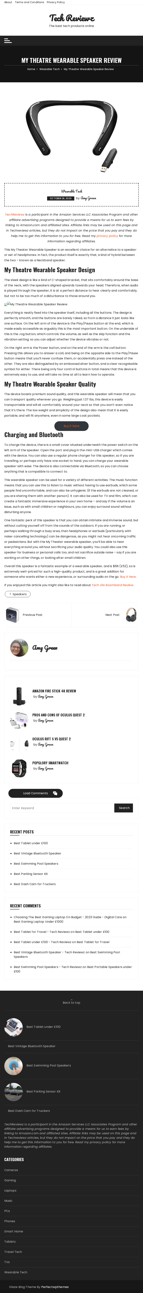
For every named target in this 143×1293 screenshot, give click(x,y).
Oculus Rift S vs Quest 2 (51, 738)
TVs (7, 1262)
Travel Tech (13, 1252)
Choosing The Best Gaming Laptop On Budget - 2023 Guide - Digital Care (68, 917)
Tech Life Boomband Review (112, 585)
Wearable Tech (71, 191)
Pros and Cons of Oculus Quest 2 (58, 714)
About (8, 2)
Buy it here (72, 426)
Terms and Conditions (29, 2)
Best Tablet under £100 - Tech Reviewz (43, 942)
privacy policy (107, 236)
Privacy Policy (56, 2)
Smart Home (13, 1231)
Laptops (10, 1190)
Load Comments (35, 793)
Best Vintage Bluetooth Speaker (37, 853)
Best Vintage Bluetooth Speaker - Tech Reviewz (49, 952)
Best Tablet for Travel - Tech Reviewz (42, 932)
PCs (7, 1211)
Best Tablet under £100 (31, 843)
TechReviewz (14, 214)
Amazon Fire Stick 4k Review (54, 690)
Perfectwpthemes (55, 1287)
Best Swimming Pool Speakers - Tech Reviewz (48, 967)
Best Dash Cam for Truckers (35, 884)
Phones (9, 1221)
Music (8, 1201)
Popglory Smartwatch (50, 762)
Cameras (11, 1170)
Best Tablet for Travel (93, 942)
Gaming (10, 1180)
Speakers (20, 594)
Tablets (10, 1241)
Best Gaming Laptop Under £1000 (38, 921)
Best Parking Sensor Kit (31, 874)
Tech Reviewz (71, 18)
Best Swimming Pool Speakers (36, 864)
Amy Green (88, 198)
